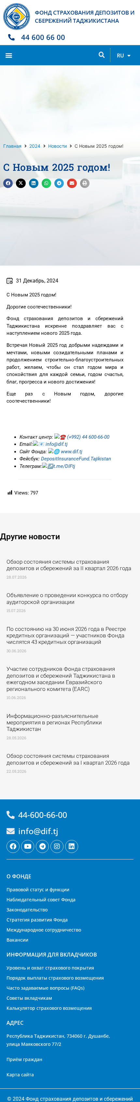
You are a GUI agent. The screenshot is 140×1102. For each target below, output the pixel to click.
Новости (57, 146)
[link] (71, 452)
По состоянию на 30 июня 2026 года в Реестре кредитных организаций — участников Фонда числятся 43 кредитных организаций (66, 635)
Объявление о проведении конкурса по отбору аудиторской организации (67, 598)
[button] (8, 55)
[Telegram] (42, 846)
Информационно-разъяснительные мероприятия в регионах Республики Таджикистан (54, 723)
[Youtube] (27, 846)
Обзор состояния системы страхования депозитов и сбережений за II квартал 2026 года (69, 564)
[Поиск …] (101, 55)
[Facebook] (13, 846)
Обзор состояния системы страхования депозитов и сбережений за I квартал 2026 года (68, 759)
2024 (34, 146)
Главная (12, 146)
